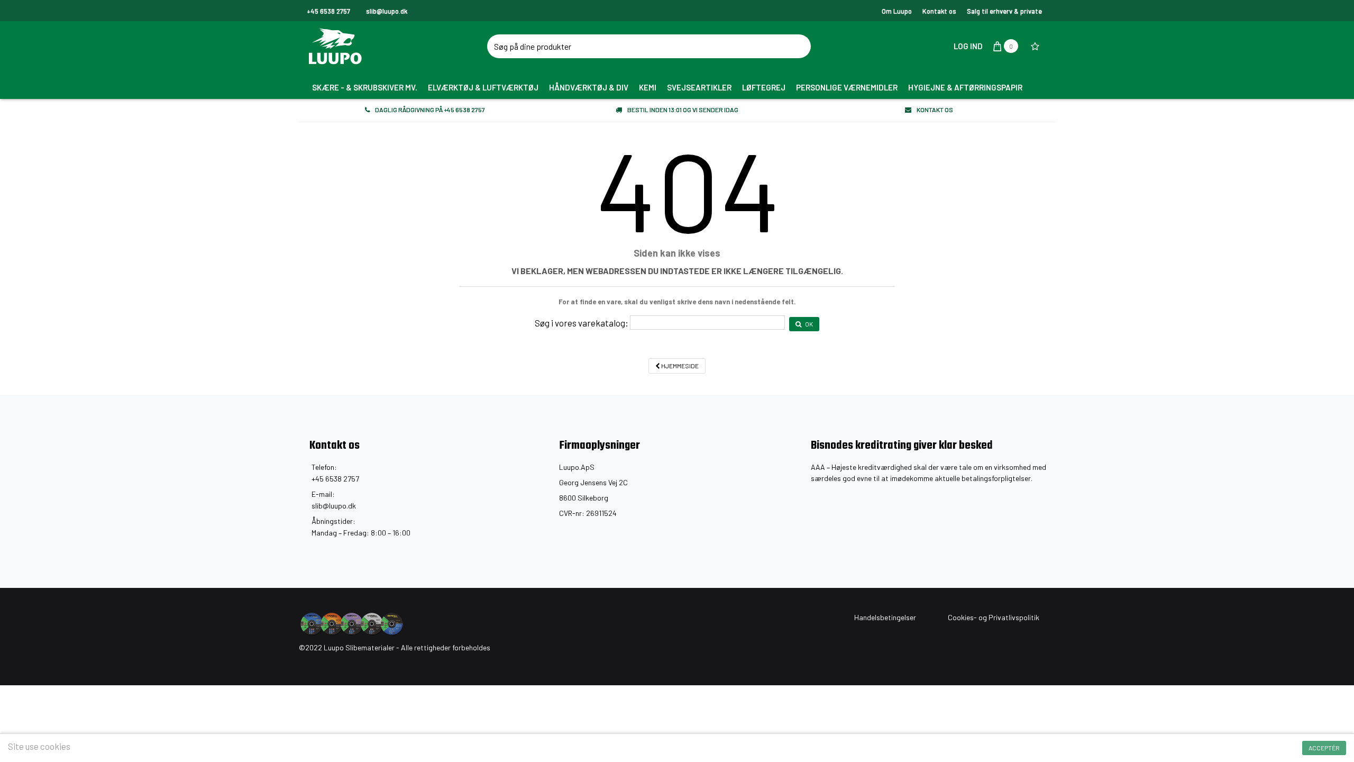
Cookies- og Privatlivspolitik (993, 617)
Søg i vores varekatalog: (581, 323)
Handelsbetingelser (885, 617)
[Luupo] (399, 46)
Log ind (967, 46)
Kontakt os (939, 11)
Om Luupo (897, 11)
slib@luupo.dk (334, 505)
